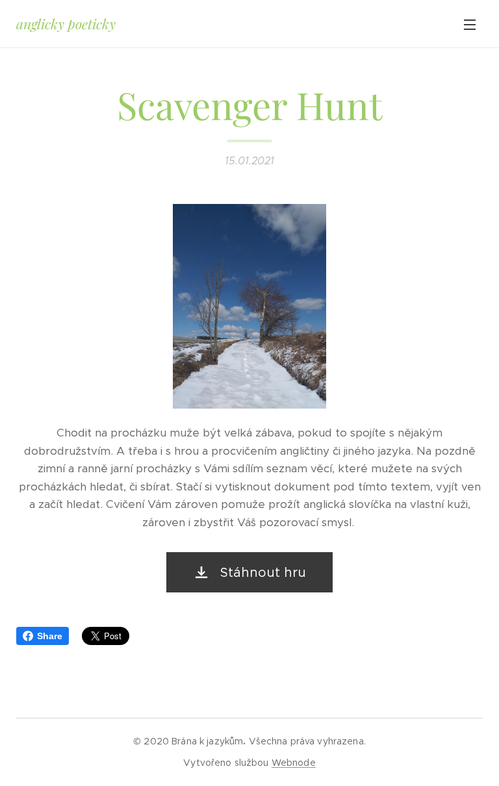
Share (49, 636)
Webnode (294, 762)
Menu (470, 24)
